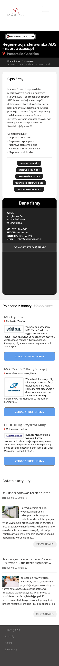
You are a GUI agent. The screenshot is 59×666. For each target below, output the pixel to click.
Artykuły (9, 636)
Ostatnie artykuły (16, 480)
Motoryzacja (29, 61)
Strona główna (13, 630)
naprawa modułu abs (29, 169)
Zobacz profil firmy (29, 356)
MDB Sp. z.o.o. (14, 317)
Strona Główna (13, 61)
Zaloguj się (11, 649)
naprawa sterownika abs (29, 189)
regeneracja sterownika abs (29, 182)
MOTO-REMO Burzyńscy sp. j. (26, 369)
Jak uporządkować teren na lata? (26, 493)
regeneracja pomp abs (29, 176)
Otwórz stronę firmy (30, 247)
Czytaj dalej (45, 544)
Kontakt (9, 643)
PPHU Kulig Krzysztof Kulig (25, 425)
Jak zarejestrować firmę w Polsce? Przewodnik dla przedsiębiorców (27, 561)
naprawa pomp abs (29, 163)
